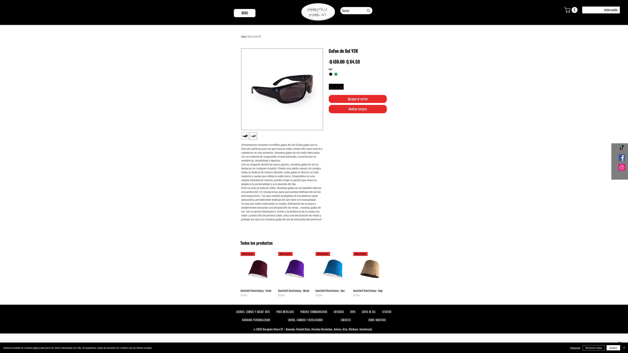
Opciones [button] (575, 347)
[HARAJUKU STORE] (317, 12)
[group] (314, 276)
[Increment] (341, 87)
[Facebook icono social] (622, 157)
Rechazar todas (593, 347)
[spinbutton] (336, 87)
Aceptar (613, 347)
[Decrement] (331, 87)
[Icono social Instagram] (622, 167)
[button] (571, 10)
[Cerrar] (624, 347)
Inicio (243, 36)
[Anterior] (236, 269)
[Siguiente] (392, 269)
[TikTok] (622, 147)
